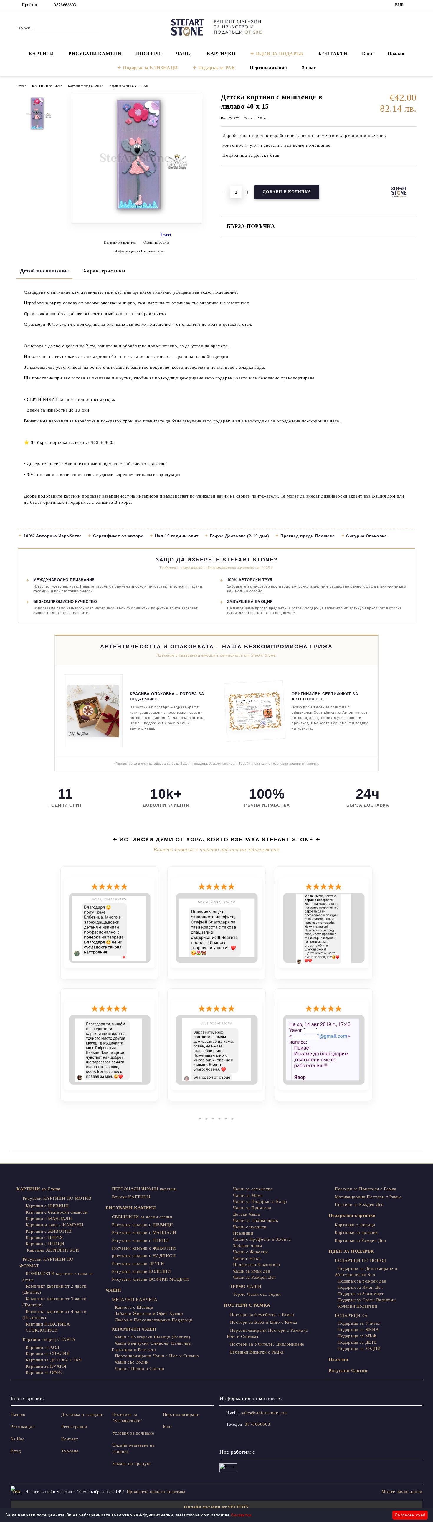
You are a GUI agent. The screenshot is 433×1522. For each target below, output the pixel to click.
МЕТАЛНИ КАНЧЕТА (135, 1299)
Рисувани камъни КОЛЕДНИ (141, 1271)
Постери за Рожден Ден (359, 1204)
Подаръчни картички (352, 1215)
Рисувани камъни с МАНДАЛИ (144, 1232)
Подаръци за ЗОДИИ (359, 1348)
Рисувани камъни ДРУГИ (138, 1263)
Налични (338, 1359)
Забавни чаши (247, 1245)
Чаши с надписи (249, 1226)
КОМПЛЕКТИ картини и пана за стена (57, 1276)
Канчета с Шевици (134, 1307)
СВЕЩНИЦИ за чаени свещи (142, 1216)
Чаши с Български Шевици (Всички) (152, 1337)
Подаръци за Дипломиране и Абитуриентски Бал (366, 1271)
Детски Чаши (246, 1214)
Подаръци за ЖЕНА (358, 1329)
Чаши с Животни (250, 1252)
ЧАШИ (184, 53)
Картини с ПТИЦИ (45, 1243)
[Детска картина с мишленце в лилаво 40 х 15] (136, 222)
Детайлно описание (44, 271)
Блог (367, 53)
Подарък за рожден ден (362, 1281)
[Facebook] (413, 5)
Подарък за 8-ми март (361, 1293)
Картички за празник (356, 1232)
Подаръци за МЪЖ (357, 1335)
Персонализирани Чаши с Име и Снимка (157, 1356)
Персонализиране (181, 1414)
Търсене (69, 1451)
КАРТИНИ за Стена (47, 85)
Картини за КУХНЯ (46, 1366)
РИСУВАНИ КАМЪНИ (94, 53)
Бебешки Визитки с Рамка (257, 1352)
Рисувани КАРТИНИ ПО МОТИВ (57, 1198)
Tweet (166, 234)
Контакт (69, 1439)
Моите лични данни (401, 1491)
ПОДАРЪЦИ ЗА (351, 1315)
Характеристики (104, 271)
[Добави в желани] (232, 175)
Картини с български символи (57, 1212)
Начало (396, 53)
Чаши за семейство (253, 1188)
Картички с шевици (355, 1224)
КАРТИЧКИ (221, 53)
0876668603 (65, 5)
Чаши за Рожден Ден (254, 1277)
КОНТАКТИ (332, 53)
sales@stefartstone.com (264, 1412)
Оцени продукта (156, 242)
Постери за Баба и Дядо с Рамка (263, 1322)
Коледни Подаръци (357, 1306)
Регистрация (74, 1426)
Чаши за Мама (248, 1195)
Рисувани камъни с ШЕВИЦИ (142, 1224)
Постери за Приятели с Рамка (365, 1188)
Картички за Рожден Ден (360, 1240)
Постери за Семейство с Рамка (262, 1314)
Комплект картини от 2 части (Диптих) (54, 1289)
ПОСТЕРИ (148, 53)
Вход (16, 1451)
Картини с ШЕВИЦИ (47, 1206)
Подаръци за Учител (359, 1323)
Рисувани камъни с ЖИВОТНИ (144, 1248)
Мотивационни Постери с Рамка (368, 1196)
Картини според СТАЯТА (86, 85)
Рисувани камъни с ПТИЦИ (140, 1240)
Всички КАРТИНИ (131, 1196)
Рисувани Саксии (348, 1370)
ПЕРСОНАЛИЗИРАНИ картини (144, 1188)
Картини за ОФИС (45, 1372)
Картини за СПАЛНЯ (48, 1353)
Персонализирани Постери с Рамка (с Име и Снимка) (267, 1333)
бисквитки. (242, 1515)
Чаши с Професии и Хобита (262, 1239)
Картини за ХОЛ (42, 1347)
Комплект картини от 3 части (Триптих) (54, 1301)
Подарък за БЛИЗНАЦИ (150, 67)
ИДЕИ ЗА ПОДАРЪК (280, 53)
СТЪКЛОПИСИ (42, 1330)
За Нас (17, 1439)
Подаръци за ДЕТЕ (357, 1342)
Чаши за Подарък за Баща (260, 1201)
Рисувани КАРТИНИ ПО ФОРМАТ (46, 1262)
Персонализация (268, 67)
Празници (243, 1233)
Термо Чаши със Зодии (257, 1294)
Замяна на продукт (132, 1463)
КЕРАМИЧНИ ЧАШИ (134, 1329)
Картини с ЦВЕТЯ (44, 1237)
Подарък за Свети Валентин (367, 1300)
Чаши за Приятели (252, 1207)
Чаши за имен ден (251, 1271)
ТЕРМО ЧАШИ (245, 1286)
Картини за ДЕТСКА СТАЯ (129, 85)
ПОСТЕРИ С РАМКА (247, 1305)
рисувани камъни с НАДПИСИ (144, 1255)
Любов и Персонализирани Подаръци (153, 1320)
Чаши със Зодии (131, 1362)
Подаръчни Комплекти (256, 1264)
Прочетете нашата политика (156, 1491)
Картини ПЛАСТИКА (48, 1324)
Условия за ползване (133, 1433)
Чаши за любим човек (255, 1220)
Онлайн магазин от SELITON (216, 1507)
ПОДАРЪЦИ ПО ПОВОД (360, 1260)
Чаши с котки (247, 1258)
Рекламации (23, 1426)
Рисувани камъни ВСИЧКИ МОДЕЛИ (150, 1279)
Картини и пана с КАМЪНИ (54, 1224)
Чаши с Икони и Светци (139, 1368)
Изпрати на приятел (120, 242)
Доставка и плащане (82, 1414)
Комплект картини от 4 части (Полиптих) (54, 1314)
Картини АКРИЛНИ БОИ (52, 1250)
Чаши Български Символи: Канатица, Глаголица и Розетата (152, 1346)
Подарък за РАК (216, 67)
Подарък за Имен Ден (360, 1287)
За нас (309, 67)
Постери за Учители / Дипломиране (267, 1344)
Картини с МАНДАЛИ (49, 1218)
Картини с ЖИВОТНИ (49, 1231)
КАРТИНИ (41, 53)
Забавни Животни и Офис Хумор (149, 1313)
